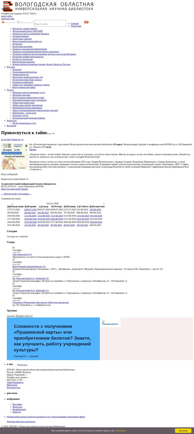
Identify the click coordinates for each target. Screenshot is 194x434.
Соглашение (120, 431)
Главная (75, 23)
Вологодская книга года (24, 123)
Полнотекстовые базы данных (27, 79)
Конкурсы (12, 120)
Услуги (10, 90)
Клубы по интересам (22, 59)
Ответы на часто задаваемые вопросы (30, 34)
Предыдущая (9, 194)
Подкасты (17, 44)
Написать (22, 365)
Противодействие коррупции (21, 421)
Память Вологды (20, 74)
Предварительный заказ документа (29, 100)
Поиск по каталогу (26, 22)
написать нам (7, 18)
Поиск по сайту (10, 22)
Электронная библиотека (24, 72)
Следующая (24, 194)
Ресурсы (11, 67)
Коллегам (11, 125)
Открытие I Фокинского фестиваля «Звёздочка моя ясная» (40, 302)
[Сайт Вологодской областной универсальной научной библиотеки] (47, 11)
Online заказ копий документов (27, 105)
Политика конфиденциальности (28, 56)
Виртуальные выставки (23, 87)
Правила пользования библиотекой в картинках (35, 51)
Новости (16, 139)
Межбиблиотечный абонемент (27, 108)
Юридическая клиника (23, 62)
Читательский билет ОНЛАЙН (27, 31)
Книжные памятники (22, 82)
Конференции (19, 409)
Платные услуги (20, 115)
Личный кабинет (20, 36)
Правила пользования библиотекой (29, 49)
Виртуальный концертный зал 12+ (29, 266)
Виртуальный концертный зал (27, 41)
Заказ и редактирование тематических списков (35, 110)
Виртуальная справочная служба (28, 97)
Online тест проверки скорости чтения (30, 85)
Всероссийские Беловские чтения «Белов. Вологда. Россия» (41, 64)
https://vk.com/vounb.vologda (14, 189)
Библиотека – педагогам (24, 113)
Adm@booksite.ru (15, 382)
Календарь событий (22, 39)
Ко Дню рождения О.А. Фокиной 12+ (30, 278)
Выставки (17, 404)
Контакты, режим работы (24, 28)
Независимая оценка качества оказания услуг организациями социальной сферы (46, 417)
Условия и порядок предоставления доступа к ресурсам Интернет (44, 54)
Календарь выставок (22, 46)
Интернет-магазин (21, 95)
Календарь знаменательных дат (27, 77)
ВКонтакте (12, 385)
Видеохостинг (14, 387)
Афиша (32, 149)
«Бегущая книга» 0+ (22, 254)
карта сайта (6, 16)
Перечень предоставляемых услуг (28, 92)
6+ (22, 139)
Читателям (76, 26)
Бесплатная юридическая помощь (28, 118)
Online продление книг (23, 102)
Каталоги (17, 69)
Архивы (11, 316)
